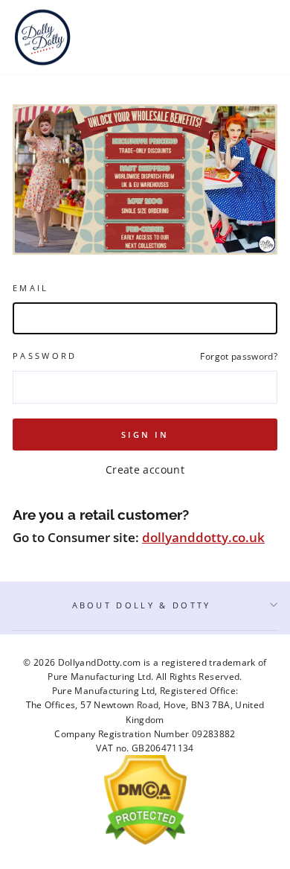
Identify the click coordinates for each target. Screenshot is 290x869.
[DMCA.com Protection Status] (145, 841)
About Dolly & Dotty (141, 605)
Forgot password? (238, 356)
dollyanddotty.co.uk (203, 537)
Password (45, 355)
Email (31, 287)
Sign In (145, 434)
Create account (145, 469)
